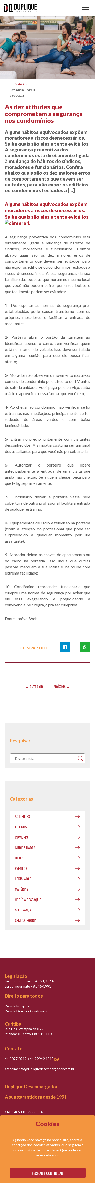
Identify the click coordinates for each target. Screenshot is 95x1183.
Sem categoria (25, 920)
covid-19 (21, 837)
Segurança (23, 909)
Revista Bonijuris (17, 1006)
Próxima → (61, 686)
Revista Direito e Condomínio (26, 1011)
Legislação (23, 878)
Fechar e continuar (47, 1173)
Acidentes (22, 816)
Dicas (19, 858)
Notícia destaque (28, 899)
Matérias (21, 84)
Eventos (21, 868)
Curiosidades (25, 847)
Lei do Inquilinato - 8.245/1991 (28, 986)
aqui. (55, 1155)
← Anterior (34, 686)
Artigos (21, 826)
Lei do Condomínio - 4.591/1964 (29, 981)
